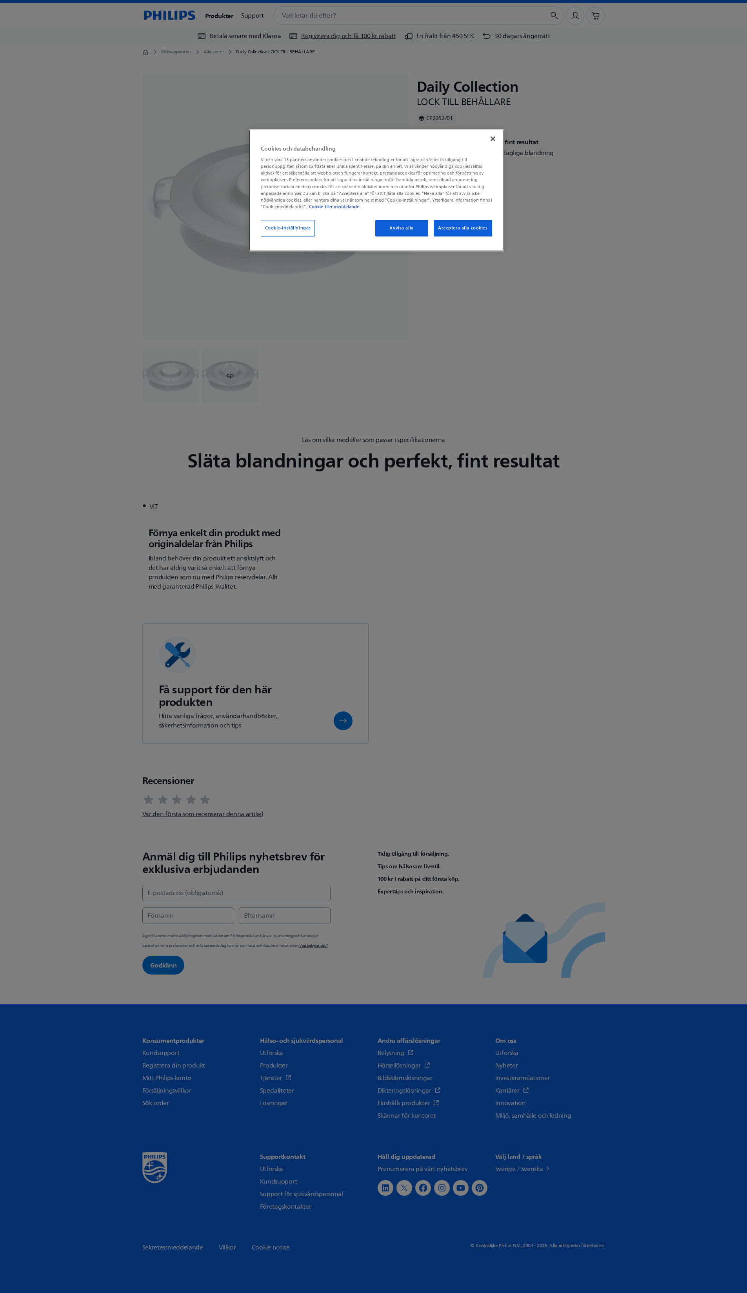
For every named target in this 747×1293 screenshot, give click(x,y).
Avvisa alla (401, 228)
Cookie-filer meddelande (334, 207)
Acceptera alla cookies (463, 228)
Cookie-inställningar (288, 228)
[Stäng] (493, 138)
